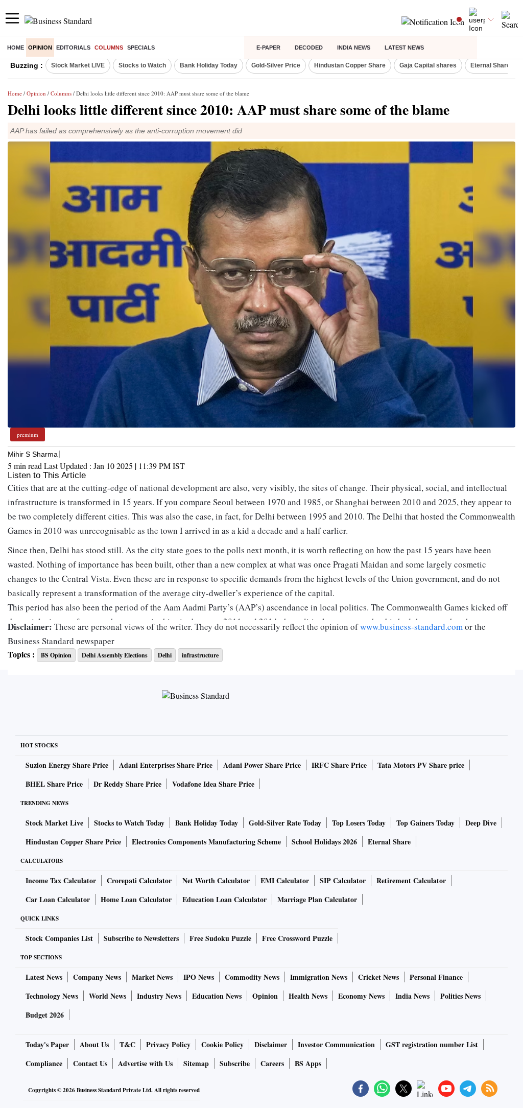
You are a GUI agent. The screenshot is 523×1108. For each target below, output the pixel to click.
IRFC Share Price (339, 765)
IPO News (198, 977)
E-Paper (268, 47)
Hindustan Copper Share (350, 65)
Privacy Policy (168, 1044)
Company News (97, 977)
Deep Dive (480, 822)
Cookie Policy (222, 1044)
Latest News (404, 47)
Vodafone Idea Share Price (213, 784)
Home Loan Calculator (136, 899)
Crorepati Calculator (139, 880)
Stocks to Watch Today (129, 822)
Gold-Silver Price (275, 65)
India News (353, 47)
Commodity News (252, 977)
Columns (108, 47)
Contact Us (90, 1063)
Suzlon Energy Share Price (67, 765)
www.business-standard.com (411, 626)
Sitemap (196, 1063)
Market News (152, 977)
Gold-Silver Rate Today (285, 822)
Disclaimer (270, 1044)
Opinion (40, 47)
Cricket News (378, 977)
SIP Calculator (343, 880)
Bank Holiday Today (208, 65)
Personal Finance (436, 977)
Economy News (361, 996)
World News (107, 996)
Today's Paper (47, 1044)
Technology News (52, 996)
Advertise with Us (145, 1063)
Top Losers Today (359, 822)
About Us (94, 1044)
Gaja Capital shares (428, 65)
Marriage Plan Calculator (317, 899)
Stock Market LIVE (78, 65)
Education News (217, 996)
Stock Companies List (59, 938)
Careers (272, 1063)
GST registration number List (432, 1044)
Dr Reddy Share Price (127, 784)
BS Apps (308, 1063)
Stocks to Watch (142, 65)
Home (15, 47)
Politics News (460, 996)
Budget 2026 (45, 1014)
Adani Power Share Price (262, 765)
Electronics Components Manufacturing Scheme (206, 841)
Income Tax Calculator (61, 880)
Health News (308, 996)
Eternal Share (389, 841)
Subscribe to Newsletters (141, 938)
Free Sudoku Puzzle (220, 938)
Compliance (44, 1063)
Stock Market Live (54, 822)
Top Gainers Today (425, 822)
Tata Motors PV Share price (420, 765)
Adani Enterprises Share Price (165, 765)
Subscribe (235, 1063)
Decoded (309, 47)
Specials (141, 47)
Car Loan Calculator (58, 899)
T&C (127, 1044)
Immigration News (318, 977)
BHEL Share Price (54, 784)
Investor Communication (336, 1044)
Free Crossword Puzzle (297, 938)
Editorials (73, 47)
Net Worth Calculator (216, 880)
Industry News (159, 996)
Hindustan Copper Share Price (73, 841)
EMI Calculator (284, 880)
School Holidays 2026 (324, 841)
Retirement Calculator (411, 880)
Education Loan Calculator (224, 899)
